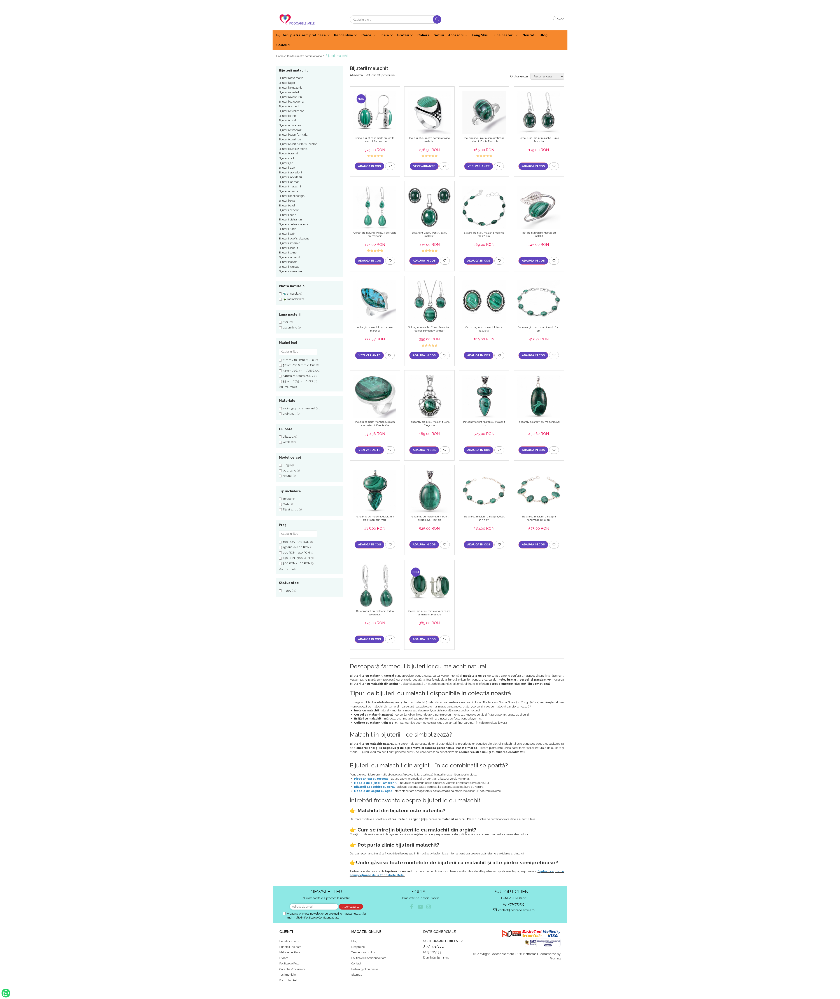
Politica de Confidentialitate (321, 917)
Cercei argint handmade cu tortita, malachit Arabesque (375, 139)
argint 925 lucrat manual (299, 408)
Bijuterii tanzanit (289, 257)
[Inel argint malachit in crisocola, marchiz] (375, 302)
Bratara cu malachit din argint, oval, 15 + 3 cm (484, 518)
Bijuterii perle (287, 215)
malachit (292, 299)
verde (286, 442)
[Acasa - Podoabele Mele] (298, 19)
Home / (281, 56)
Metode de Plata (289, 952)
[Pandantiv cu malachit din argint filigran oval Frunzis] (429, 491)
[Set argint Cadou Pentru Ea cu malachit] (429, 207)
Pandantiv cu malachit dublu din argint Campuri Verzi (375, 518)
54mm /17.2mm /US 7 (298, 375)
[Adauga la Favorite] (390, 166)
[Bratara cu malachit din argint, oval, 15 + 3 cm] (484, 491)
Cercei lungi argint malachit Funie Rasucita (539, 139)
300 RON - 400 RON (296, 563)
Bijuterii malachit (290, 186)
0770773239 (516, 904)
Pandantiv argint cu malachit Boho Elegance (430, 423)
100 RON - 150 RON (296, 541)
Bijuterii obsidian (289, 191)
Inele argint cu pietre (364, 969)
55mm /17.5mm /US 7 (298, 381)
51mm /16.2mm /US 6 (298, 360)
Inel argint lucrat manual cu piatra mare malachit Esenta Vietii (375, 423)
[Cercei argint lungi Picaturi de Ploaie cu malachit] (375, 207)
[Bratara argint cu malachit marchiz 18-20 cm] (484, 207)
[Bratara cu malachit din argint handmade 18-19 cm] (538, 491)
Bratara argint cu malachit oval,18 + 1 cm (539, 329)
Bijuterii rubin (287, 229)
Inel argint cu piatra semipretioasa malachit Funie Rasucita (484, 139)
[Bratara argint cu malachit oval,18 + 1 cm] (538, 302)
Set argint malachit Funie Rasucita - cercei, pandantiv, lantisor (429, 329)
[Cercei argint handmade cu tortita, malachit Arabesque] (375, 112)
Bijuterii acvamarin (291, 78)
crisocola (292, 293)
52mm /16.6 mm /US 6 (299, 365)
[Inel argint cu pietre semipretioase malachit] (429, 112)
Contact (356, 963)
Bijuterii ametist (289, 92)
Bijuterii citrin (287, 115)
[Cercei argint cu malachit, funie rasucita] (484, 302)
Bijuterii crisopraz (290, 130)
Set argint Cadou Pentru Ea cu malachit (429, 234)
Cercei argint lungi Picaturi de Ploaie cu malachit (375, 234)
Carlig (286, 504)
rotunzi (287, 475)
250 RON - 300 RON (296, 558)
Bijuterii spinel (288, 252)
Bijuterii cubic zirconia (293, 148)
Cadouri (283, 45)
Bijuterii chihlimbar (291, 111)
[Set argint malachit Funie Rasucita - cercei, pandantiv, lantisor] (429, 302)
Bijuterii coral (287, 120)
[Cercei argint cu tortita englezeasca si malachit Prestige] (429, 586)
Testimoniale (287, 974)
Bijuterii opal (287, 205)
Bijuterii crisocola (290, 125)
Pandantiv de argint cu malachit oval (539, 421)
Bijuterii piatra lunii (291, 219)
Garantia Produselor (292, 969)
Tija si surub (290, 509)
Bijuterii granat (288, 153)
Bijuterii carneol (289, 106)
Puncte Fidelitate (290, 946)
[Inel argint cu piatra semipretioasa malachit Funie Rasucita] (484, 112)
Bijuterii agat (287, 82)
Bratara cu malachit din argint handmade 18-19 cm (539, 518)
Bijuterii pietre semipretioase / (306, 56)
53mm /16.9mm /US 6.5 (300, 370)
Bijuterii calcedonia (291, 101)
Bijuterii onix (287, 200)
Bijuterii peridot (289, 210)
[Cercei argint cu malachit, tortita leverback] (375, 586)
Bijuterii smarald (289, 243)
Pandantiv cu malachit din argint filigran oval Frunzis (429, 518)
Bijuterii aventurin (290, 97)
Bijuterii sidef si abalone (294, 238)
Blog (354, 941)
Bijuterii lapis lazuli (291, 177)
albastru (288, 436)
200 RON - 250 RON (296, 552)
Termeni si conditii (363, 952)
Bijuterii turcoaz (289, 266)
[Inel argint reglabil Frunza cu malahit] (538, 207)
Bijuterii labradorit (290, 172)
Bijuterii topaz (288, 262)
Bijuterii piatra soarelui (293, 224)
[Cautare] (437, 19)
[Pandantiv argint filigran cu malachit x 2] (484, 396)
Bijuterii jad (286, 163)
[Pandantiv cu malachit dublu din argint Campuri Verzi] (375, 491)
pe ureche (289, 470)
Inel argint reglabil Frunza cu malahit (539, 234)
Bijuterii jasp (287, 167)
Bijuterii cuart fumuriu (293, 134)
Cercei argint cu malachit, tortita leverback (375, 613)
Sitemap (356, 974)
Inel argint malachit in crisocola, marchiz (375, 329)
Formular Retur (289, 980)
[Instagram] (428, 907)
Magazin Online (366, 932)
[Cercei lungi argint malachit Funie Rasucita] (538, 112)
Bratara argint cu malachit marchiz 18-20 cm (484, 234)
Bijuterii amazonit (290, 87)
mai (285, 322)
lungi (286, 465)
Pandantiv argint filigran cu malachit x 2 (484, 423)
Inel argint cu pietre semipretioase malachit (429, 139)
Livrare (283, 958)
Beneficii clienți (289, 941)
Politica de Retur (290, 963)
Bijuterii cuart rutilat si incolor (298, 144)
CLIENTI (286, 932)
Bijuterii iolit (286, 158)
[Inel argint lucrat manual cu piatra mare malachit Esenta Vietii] (375, 396)
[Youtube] (420, 907)
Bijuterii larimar (289, 181)
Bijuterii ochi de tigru (292, 195)
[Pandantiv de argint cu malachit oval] (538, 396)
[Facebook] (411, 907)
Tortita (287, 498)
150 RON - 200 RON (296, 547)
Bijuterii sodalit (288, 248)
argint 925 (289, 413)
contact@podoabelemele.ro (516, 910)
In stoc (287, 590)
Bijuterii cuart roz (290, 139)
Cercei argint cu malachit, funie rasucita (484, 329)
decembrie (290, 327)
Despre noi (358, 946)
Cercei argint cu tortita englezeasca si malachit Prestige (429, 613)
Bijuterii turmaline (290, 271)
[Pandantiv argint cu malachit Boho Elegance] (429, 396)
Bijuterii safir (287, 233)
